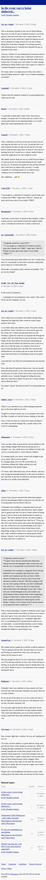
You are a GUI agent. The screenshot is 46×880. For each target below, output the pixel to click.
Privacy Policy (6, 869)
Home (3, 864)
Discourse (14, 874)
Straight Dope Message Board (12, 2)
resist (32, 95)
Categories (12, 864)
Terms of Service (35, 864)
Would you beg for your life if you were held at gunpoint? (11, 846)
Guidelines (23, 864)
